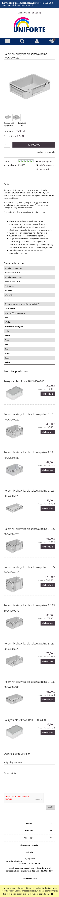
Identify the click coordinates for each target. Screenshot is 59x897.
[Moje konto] (37, 41)
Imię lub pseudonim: (14, 762)
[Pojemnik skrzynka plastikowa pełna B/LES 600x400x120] (17, 508)
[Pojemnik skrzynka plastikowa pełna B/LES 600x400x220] (17, 661)
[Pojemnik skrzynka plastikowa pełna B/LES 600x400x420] (17, 584)
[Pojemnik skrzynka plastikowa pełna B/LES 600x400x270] (17, 622)
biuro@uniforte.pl (13, 861)
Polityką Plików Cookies (11, 890)
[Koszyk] (51, 41)
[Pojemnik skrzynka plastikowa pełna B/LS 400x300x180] (17, 470)
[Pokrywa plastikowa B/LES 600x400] (17, 732)
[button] (7, 41)
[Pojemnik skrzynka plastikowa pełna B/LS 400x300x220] (17, 431)
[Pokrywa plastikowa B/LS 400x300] (17, 393)
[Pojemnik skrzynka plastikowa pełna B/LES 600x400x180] (17, 699)
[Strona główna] (29, 24)
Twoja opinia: (10, 773)
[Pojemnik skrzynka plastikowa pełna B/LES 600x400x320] (17, 546)
